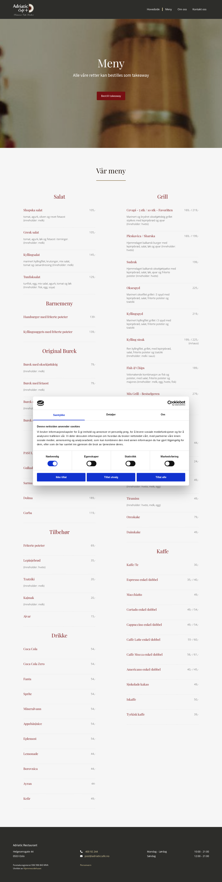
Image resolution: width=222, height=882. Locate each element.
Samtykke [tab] (59, 415)
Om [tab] (163, 414)
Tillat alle (161, 477)
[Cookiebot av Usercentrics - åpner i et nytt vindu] (170, 403)
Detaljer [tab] (111, 414)
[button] (111, 96)
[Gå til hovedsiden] (27, 9)
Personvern (85, 865)
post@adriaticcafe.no (97, 856)
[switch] (91, 463)
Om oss (182, 9)
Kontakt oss (199, 9)
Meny (168, 9)
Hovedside (153, 9)
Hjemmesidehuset (32, 868)
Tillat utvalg (111, 477)
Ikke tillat (61, 477)
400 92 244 (91, 851)
